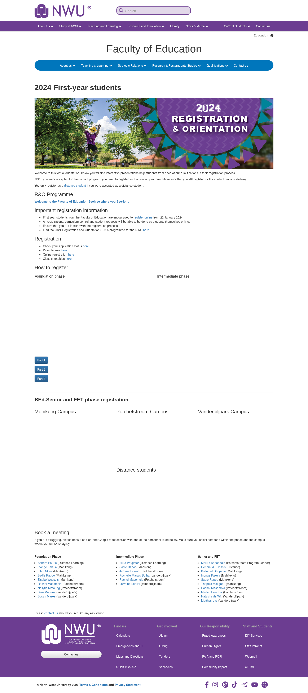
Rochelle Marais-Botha (134, 575)
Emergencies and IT (129, 646)
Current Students (235, 26)
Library (174, 26)
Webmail (251, 656)
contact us (51, 613)
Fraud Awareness (214, 635)
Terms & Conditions (93, 685)
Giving (163, 646)
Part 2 (41, 369)
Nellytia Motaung (49, 588)
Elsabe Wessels (48, 579)
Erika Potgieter (129, 563)
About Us (44, 26)
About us (66, 65)
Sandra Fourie (47, 563)
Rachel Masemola (50, 584)
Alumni (163, 635)
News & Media (195, 26)
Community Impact (214, 667)
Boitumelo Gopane (213, 571)
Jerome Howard (130, 571)
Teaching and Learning (102, 26)
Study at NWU (68, 26)
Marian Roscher (211, 592)
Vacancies (166, 667)
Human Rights (211, 646)
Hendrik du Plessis (213, 567)
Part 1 (41, 360)
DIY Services (253, 635)
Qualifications (215, 65)
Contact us (263, 26)
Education (262, 35)
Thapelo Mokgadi (212, 584)
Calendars (123, 635)
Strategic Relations (130, 65)
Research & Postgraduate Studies (174, 65)
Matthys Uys (209, 600)
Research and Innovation (144, 26)
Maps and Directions (130, 656)
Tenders (164, 656)
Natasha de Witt (211, 596)
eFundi (249, 667)
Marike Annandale (213, 563)
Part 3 (41, 378)
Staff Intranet (253, 646)
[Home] (63, 11)
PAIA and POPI (212, 656)
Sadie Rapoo (46, 575)
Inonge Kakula (47, 567)
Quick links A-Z (126, 667)
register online (143, 217)
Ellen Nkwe (45, 571)
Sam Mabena (47, 592)
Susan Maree (47, 596)
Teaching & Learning (95, 65)
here (146, 230)
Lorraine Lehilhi (129, 584)
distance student (75, 185)
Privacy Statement (128, 685)
